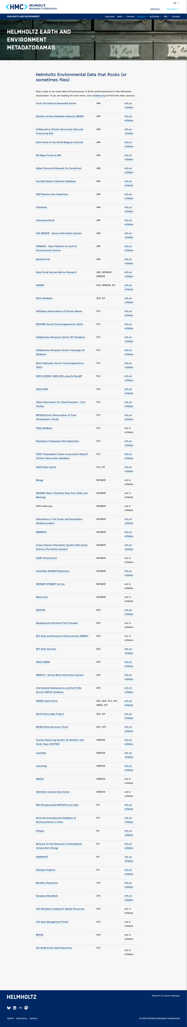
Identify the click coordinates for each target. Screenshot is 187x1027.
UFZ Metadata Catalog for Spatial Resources (60, 908)
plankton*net (43, 259)
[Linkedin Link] (14, 1008)
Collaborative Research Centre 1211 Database (60, 337)
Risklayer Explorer (46, 869)
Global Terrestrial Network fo (51, 168)
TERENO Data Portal (46, 701)
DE (178, 2)
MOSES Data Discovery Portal (52, 727)
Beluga (39, 480)
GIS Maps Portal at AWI (48, 155)
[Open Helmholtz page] (21, 997)
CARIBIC (40, 285)
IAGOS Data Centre (46, 467)
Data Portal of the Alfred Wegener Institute (59, 142)
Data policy (21, 1018)
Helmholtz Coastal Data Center (53, 792)
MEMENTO (41, 532)
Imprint (10, 1018)
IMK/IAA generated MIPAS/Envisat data (57, 804)
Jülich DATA (42, 389)
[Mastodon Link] (26, 1008)
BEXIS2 (39, 934)
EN (175, 2)
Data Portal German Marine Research (56, 272)
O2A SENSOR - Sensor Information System (59, 233)
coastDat (41, 753)
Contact (33, 1018)
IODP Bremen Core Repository (52, 194)
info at (128, 545)
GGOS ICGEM (43, 662)
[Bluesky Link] (9, 1008)
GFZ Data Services (46, 649)
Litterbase (41, 207)
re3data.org (98, 95)
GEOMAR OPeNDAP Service (50, 584)
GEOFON (40, 610)
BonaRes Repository (47, 882)
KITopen (40, 830)
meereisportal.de (45, 220)
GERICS (40, 779)
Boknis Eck (42, 597)
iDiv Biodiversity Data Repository (54, 947)
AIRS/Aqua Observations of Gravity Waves (59, 311)
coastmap (41, 766)
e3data (129, 549)
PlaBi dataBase (44, 428)
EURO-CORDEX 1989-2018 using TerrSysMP (59, 376)
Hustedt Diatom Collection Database (56, 181)
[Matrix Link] (20, 1008)
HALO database (44, 298)
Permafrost (75, 168)
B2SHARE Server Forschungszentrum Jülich (59, 324)
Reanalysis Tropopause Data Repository (57, 441)
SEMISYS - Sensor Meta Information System (60, 675)
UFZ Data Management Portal (52, 921)
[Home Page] (31, 6)
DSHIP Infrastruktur (46, 558)
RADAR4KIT (42, 856)
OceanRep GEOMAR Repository (53, 571)
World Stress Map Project (50, 714)
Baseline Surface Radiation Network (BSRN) (60, 116)
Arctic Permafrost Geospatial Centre (56, 103)
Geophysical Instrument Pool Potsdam (57, 623)
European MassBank (47, 895)
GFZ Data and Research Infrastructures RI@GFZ (62, 636)
